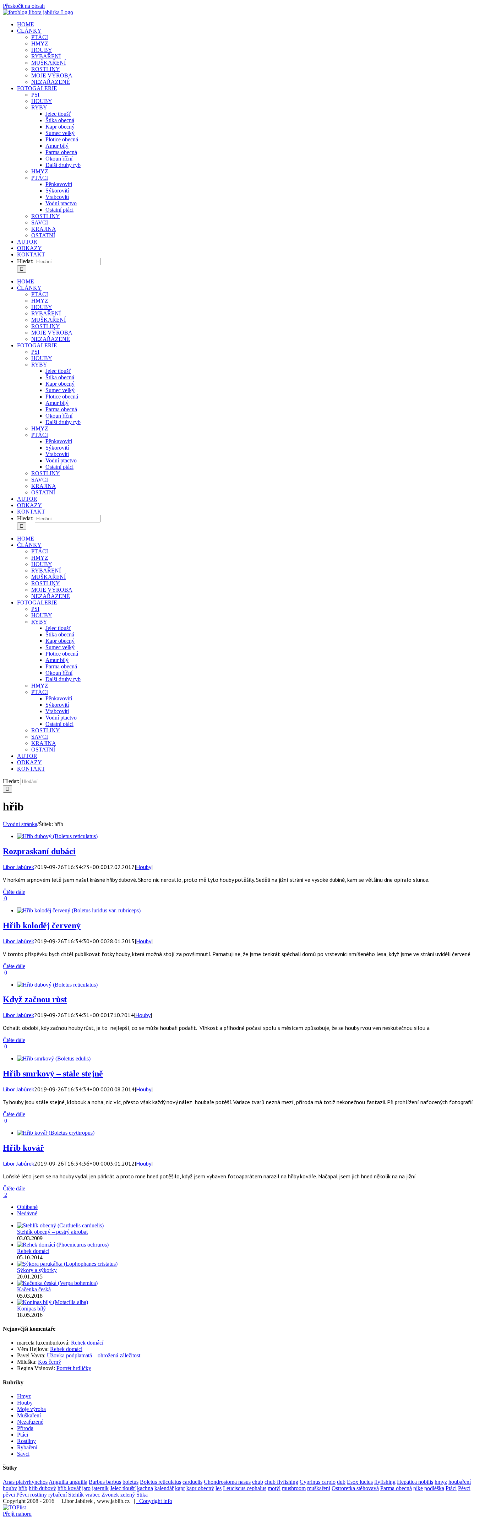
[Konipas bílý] (52, 1302)
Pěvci (464, 1488)
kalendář (164, 1488)
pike (418, 1488)
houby (10, 1488)
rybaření (57, 1495)
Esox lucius (360, 1482)
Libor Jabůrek (18, 866)
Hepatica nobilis (415, 1482)
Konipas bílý (31, 1308)
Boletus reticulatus (160, 1482)
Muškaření (29, 1415)
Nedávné (27, 1213)
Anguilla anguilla (68, 1482)
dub (341, 1482)
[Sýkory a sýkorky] (67, 1264)
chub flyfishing (281, 1482)
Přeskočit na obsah (24, 6)
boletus (130, 1482)
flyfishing (385, 1482)
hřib (22, 1488)
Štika (142, 1495)
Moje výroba (31, 1409)
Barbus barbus (105, 1482)
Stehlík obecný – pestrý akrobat (52, 1232)
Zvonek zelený (118, 1495)
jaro (86, 1488)
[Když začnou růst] (57, 985)
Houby (143, 866)
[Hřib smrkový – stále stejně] (54, 1058)
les (219, 1488)
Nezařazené (30, 1422)
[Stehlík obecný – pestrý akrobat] (60, 1225)
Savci (23, 1454)
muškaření (318, 1488)
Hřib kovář (23, 1147)
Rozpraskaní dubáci (39, 851)
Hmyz (24, 1396)
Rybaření (27, 1447)
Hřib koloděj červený (42, 925)
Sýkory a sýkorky (37, 1270)
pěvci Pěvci (16, 1495)
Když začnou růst (35, 999)
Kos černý (49, 1362)
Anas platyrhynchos (25, 1482)
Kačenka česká (34, 1289)
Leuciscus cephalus (244, 1488)
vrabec (92, 1495)
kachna (145, 1488)
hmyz (441, 1482)
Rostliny (26, 1441)
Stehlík (76, 1495)
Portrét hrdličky (73, 1368)
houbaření (459, 1482)
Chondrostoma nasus (227, 1482)
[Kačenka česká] (57, 1283)
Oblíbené (27, 1207)
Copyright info (154, 1501)
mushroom (294, 1488)
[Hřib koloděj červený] (79, 910)
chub (257, 1482)
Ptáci (22, 1435)
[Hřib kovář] (55, 1133)
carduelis (192, 1482)
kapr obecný (200, 1488)
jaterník (100, 1488)
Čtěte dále (14, 892)
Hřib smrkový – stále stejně (53, 1073)
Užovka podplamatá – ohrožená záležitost (93, 1355)
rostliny (38, 1495)
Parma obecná (396, 1488)
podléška (434, 1488)
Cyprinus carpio (318, 1482)
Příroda (25, 1428)
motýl (274, 1488)
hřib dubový (42, 1488)
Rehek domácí (33, 1251)
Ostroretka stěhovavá (355, 1488)
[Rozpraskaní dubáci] (57, 836)
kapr (180, 1488)
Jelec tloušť (123, 1488)
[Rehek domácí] (63, 1245)
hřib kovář (69, 1488)
